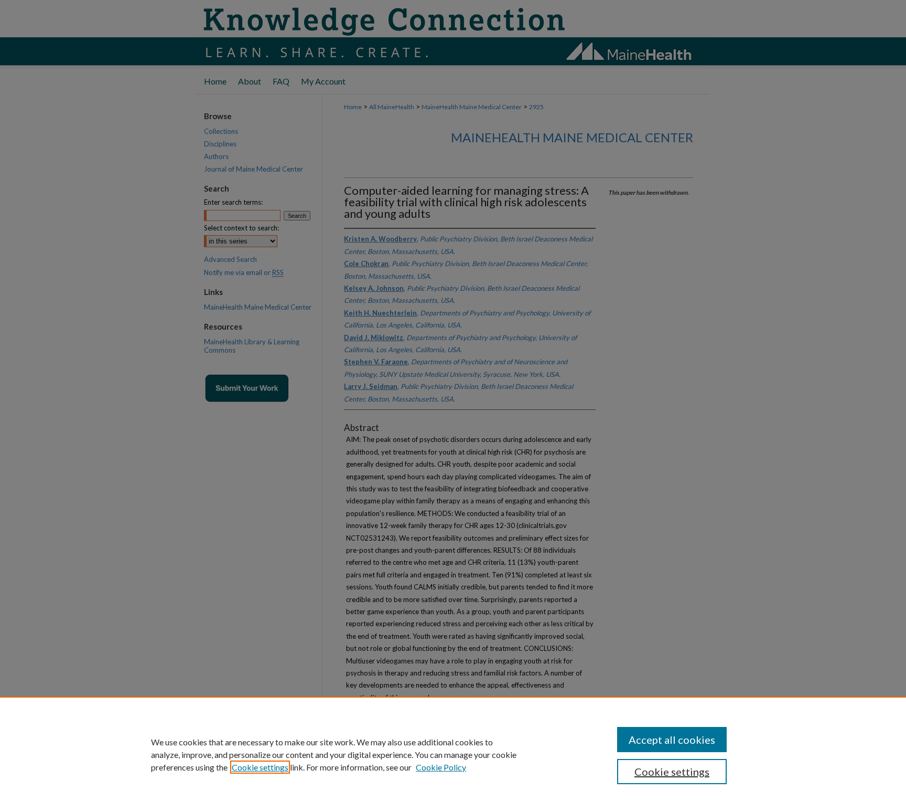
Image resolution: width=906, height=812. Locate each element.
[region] (453, 754)
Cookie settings (260, 767)
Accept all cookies (672, 739)
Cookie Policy (441, 767)
